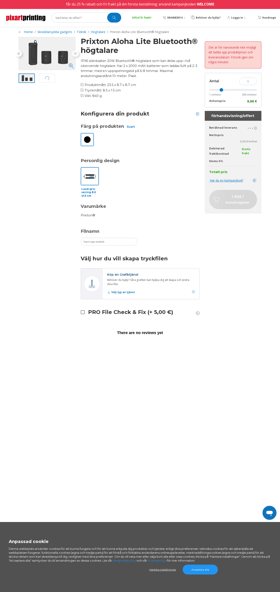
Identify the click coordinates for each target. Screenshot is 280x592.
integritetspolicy (124, 560)
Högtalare (98, 32)
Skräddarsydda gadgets (54, 32)
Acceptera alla (200, 569)
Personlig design (100, 160)
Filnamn (90, 231)
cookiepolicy (157, 560)
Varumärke (93, 206)
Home (28, 32)
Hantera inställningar (162, 569)
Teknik (81, 32)
